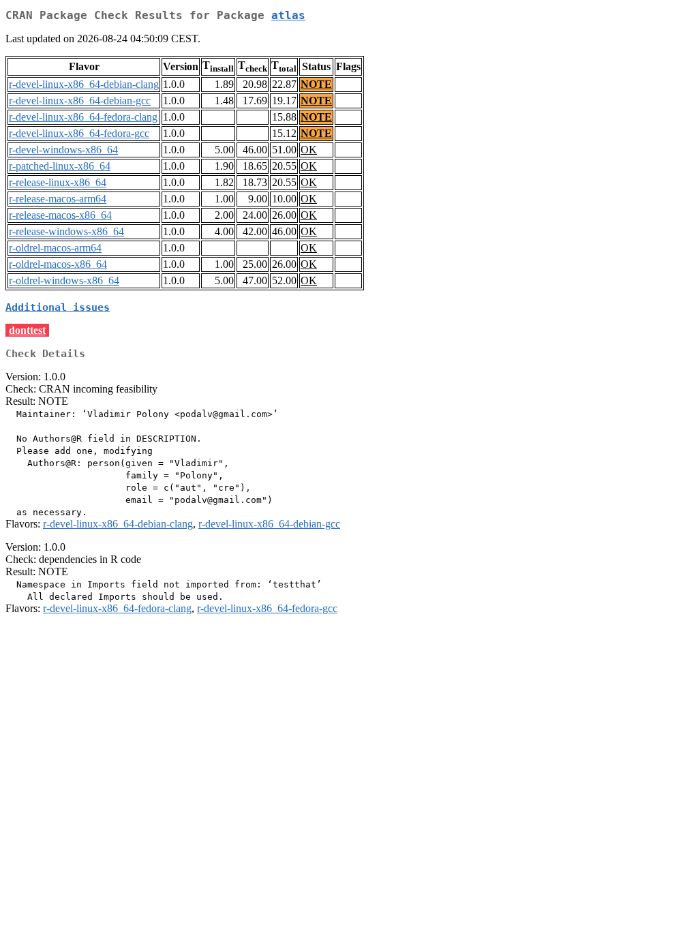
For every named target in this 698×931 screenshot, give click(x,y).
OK (309, 149)
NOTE (316, 84)
